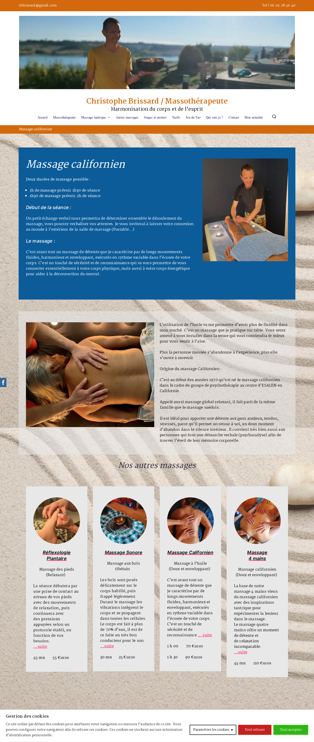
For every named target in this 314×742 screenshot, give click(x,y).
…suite (240, 652)
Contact (233, 117)
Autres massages (127, 117)
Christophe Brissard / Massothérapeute (157, 102)
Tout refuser (255, 730)
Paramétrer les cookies (211, 730)
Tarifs (176, 117)
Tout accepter (291, 730)
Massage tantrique (93, 117)
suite (42, 647)
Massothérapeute (64, 117)
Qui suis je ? (214, 117)
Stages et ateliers (155, 117)
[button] (108, 117)
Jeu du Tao (193, 117)
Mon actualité (253, 117)
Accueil (42, 117)
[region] (157, 726)
